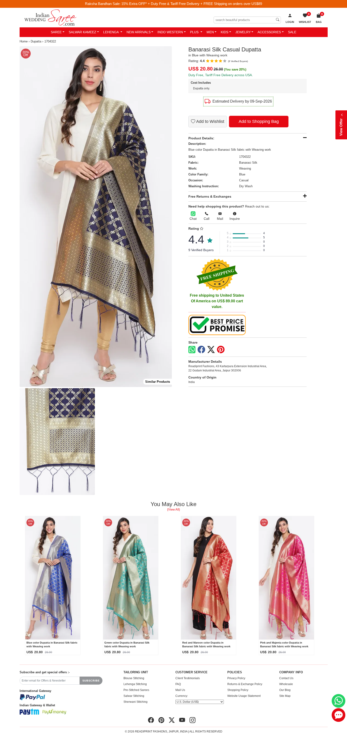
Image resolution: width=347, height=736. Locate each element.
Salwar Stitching (133, 696)
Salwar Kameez (82, 32)
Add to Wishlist (209, 121)
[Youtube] (182, 720)
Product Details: (201, 138)
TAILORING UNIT (135, 672)
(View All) (173, 509)
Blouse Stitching (133, 678)
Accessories (269, 32)
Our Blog (285, 690)
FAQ (178, 684)
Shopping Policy (237, 690)
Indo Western (170, 32)
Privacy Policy (236, 678)
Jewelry (243, 32)
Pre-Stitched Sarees (136, 690)
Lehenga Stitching (135, 684)
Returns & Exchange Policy (244, 684)
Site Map (285, 696)
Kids (224, 32)
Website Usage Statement (244, 696)
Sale (292, 32)
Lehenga (111, 32)
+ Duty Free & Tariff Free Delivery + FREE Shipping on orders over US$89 (205, 4)
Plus (194, 32)
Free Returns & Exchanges (209, 196)
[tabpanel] (96, 216)
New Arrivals (139, 32)
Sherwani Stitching (135, 701)
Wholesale (286, 684)
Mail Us (180, 690)
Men (210, 32)
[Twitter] (211, 349)
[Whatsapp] (191, 349)
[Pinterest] (220, 349)
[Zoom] (96, 216)
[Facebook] (201, 349)
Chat (193, 218)
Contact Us (286, 678)
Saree (56, 32)
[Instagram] (192, 720)
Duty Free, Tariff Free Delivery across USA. (220, 75)
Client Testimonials (187, 678)
